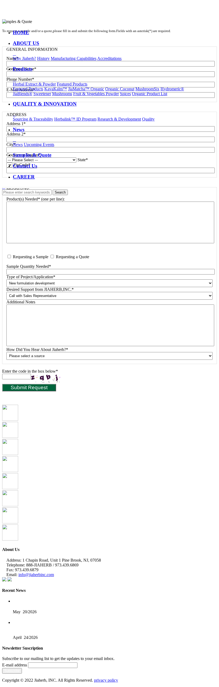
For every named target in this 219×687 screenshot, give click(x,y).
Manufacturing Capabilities (73, 58)
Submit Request (29, 387)
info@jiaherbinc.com (36, 574)
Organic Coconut (119, 89)
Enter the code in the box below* (30, 371)
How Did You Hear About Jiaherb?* (37, 349)
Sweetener (42, 93)
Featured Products (72, 84)
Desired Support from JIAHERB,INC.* (40, 289)
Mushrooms (62, 93)
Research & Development (119, 119)
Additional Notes (20, 302)
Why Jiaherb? (24, 58)
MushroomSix (147, 89)
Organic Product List (149, 93)
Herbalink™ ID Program (75, 119)
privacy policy (106, 680)
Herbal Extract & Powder (34, 84)
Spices (125, 93)
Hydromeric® (172, 89)
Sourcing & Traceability (33, 119)
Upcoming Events (39, 144)
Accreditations (109, 58)
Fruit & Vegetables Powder (96, 93)
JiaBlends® (22, 93)
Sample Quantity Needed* (28, 266)
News (18, 144)
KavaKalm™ (55, 89)
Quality (148, 119)
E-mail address (14, 665)
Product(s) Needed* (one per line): (35, 199)
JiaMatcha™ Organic (86, 89)
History (43, 58)
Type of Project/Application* (30, 277)
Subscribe (12, 671)
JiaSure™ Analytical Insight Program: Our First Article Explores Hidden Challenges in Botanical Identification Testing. (103, 601)
